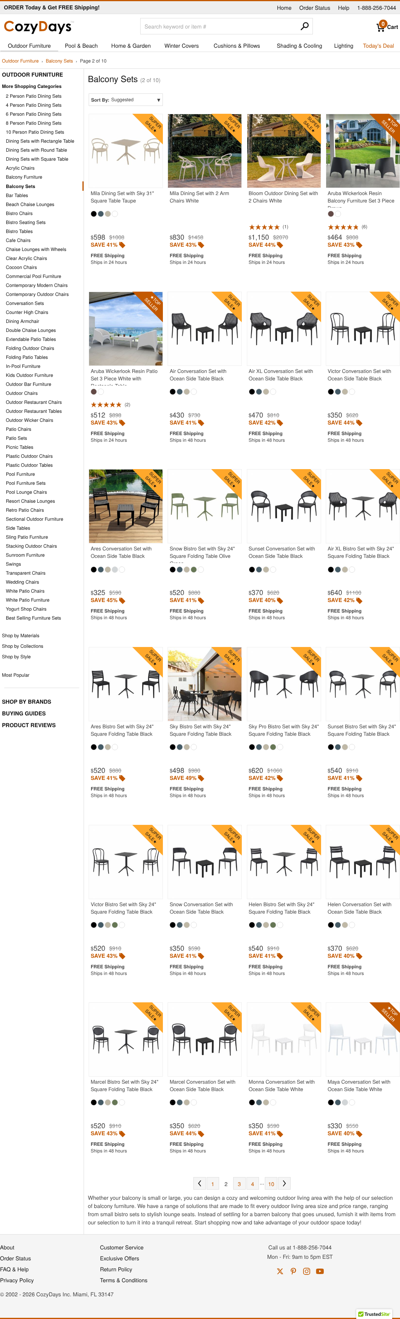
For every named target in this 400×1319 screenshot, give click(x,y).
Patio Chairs (18, 429)
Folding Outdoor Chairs (30, 348)
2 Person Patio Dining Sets (34, 96)
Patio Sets (16, 438)
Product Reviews (28, 725)
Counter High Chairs (27, 312)
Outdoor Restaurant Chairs (34, 402)
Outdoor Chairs (22, 393)
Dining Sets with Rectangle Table (40, 141)
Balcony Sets (59, 61)
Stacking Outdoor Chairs (31, 546)
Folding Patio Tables (27, 357)
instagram (306, 1271)
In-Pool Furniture (23, 366)
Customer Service (121, 1247)
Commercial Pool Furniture (33, 276)
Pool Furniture (20, 474)
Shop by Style (16, 656)
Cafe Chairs (18, 240)
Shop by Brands (26, 702)
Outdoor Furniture (29, 45)
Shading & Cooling (299, 45)
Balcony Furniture (24, 177)
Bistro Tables (19, 231)
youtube (320, 1271)
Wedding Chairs (22, 582)
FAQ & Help (14, 1269)
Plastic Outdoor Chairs (29, 456)
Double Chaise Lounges (31, 330)
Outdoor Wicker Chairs (29, 420)
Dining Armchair (22, 321)
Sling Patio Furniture (27, 537)
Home (284, 7)
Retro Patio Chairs (25, 510)
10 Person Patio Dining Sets (35, 132)
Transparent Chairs (26, 573)
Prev (199, 1183)
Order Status (314, 7)
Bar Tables (17, 195)
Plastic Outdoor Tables (29, 465)
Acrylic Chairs (20, 168)
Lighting (344, 45)
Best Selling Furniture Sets (33, 618)
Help (344, 7)
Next (284, 1183)
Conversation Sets (25, 303)
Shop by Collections (22, 646)
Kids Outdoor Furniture (29, 375)
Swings (13, 564)
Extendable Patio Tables (31, 339)
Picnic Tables (19, 447)
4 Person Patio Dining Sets (34, 105)
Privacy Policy (17, 1280)
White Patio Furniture (28, 600)
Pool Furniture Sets (26, 483)
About (7, 1247)
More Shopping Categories (32, 86)
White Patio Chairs (25, 591)
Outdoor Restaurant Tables (34, 411)
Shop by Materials (20, 635)
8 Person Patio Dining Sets (34, 123)
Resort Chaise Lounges (30, 501)
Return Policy (116, 1269)
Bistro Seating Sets (26, 222)
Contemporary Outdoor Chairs (37, 294)
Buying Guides (24, 713)
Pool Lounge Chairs (26, 492)
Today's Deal (378, 45)
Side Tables (18, 528)
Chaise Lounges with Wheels (36, 249)
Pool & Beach (81, 45)
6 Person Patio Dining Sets (34, 114)
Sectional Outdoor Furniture (34, 519)
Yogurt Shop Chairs (26, 609)
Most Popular (15, 675)
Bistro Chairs (19, 213)
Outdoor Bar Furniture (28, 384)
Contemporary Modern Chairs (37, 285)
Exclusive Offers (119, 1258)
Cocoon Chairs (21, 267)
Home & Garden (131, 45)
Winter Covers (181, 45)
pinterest (293, 1271)
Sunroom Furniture (25, 555)
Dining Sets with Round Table (36, 150)
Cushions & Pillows (237, 45)
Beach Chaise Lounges (30, 204)
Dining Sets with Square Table (37, 159)
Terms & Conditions (124, 1280)
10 (271, 1184)
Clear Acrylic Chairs (26, 258)
